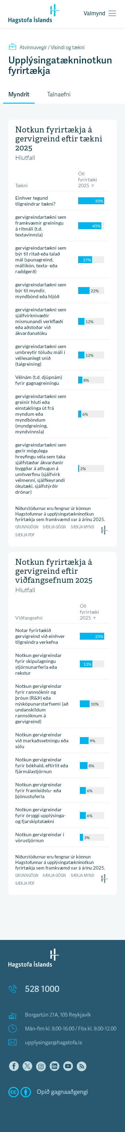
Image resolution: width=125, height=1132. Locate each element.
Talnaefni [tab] (58, 94)
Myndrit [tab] (19, 94)
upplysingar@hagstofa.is (53, 1042)
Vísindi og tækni (51, 48)
